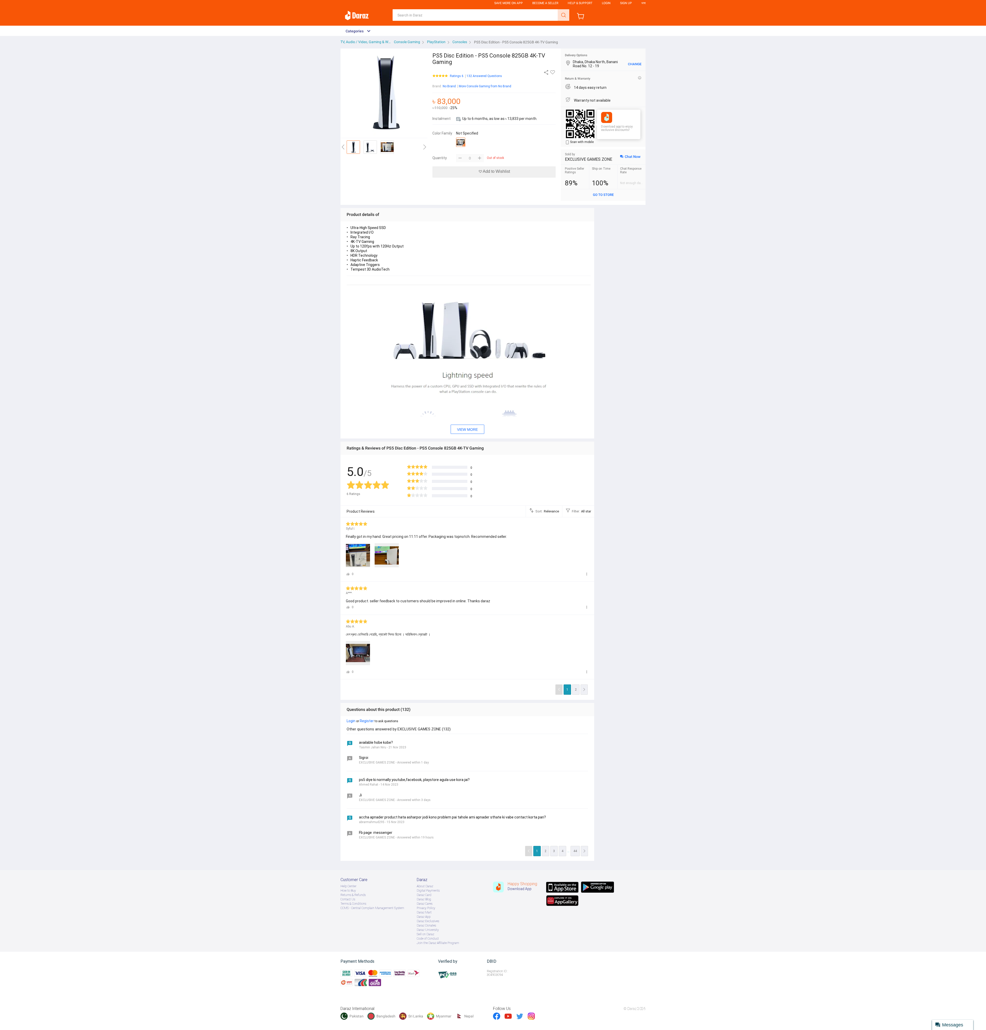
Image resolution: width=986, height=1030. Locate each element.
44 (575, 851)
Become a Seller (545, 3)
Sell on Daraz (425, 934)
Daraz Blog (424, 899)
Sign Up (626, 3)
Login (606, 3)
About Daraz (425, 886)
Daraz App (424, 917)
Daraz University (428, 930)
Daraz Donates (426, 925)
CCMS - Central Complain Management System (372, 908)
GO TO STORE (603, 195)
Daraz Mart (424, 912)
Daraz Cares (424, 903)
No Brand (449, 86)
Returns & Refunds (353, 895)
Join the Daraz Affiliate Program (438, 943)
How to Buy (348, 890)
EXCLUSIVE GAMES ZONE (588, 159)
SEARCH (563, 15)
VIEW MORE (467, 429)
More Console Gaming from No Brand (485, 86)
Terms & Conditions (353, 903)
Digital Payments (428, 890)
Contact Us (347, 899)
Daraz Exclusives (428, 921)
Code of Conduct (428, 938)
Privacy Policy (426, 908)
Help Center (348, 886)
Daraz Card (424, 895)
